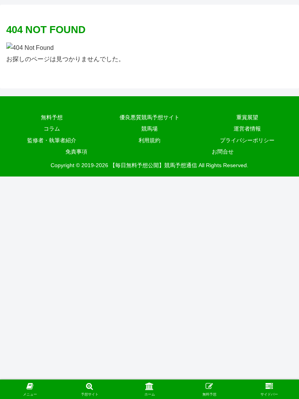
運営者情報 (247, 128)
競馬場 (149, 128)
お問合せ (223, 151)
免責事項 (76, 151)
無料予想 (52, 117)
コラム (52, 128)
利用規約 (149, 140)
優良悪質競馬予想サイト (149, 117)
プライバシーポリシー (247, 140)
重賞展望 (247, 117)
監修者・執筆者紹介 (51, 140)
